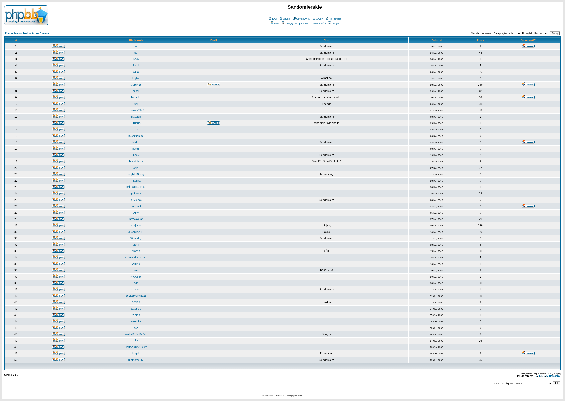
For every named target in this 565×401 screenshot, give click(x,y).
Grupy (319, 18)
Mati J (135, 142)
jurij (136, 103)
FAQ (274, 18)
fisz (136, 327)
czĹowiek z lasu (135, 186)
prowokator (136, 219)
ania (136, 167)
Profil (276, 23)
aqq (136, 283)
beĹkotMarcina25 (136, 295)
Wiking (136, 263)
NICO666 (136, 276)
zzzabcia (136, 308)
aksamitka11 (135, 231)
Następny (554, 376)
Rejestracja (335, 18)
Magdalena (136, 161)
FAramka (136, 97)
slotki (136, 244)
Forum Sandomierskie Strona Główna (27, 33)
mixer (136, 91)
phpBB (276, 395)
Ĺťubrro (136, 123)
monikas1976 (136, 110)
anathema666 (136, 359)
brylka (136, 78)
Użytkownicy (303, 18)
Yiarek (136, 315)
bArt (136, 46)
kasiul (135, 148)
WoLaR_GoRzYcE (136, 334)
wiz (136, 129)
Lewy (136, 59)
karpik (136, 353)
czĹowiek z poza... (136, 257)
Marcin (136, 251)
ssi (136, 52)
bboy (136, 155)
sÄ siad (136, 302)
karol (136, 65)
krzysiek (136, 116)
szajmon (136, 225)
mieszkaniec (135, 135)
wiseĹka (136, 321)
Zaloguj (335, 23)
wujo (136, 71)
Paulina (136, 180)
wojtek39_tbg (136, 174)
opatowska (136, 193)
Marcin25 (136, 84)
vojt (136, 270)
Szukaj (286, 18)
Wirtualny (136, 238)
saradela (136, 289)
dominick (136, 206)
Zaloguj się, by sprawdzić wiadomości (305, 23)
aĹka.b (136, 340)
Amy (136, 212)
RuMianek (136, 199)
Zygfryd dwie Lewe (136, 347)
